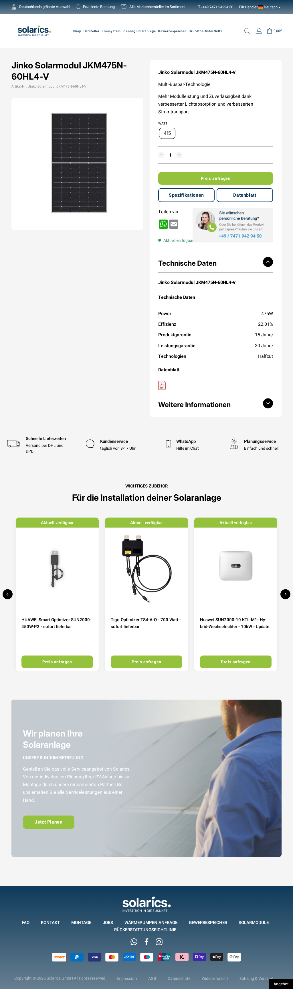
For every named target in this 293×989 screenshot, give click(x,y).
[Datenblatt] (215, 385)
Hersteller (92, 31)
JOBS (108, 922)
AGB (152, 978)
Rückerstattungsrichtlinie (145, 930)
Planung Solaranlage (139, 31)
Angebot (281, 984)
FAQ (25, 922)
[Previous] (8, 594)
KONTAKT (50, 922)
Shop (77, 31)
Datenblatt (244, 195)
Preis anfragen (216, 178)
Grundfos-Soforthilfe (206, 31)
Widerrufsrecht (215, 978)
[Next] (285, 594)
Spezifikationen (186, 195)
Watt (162, 123)
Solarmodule (254, 922)
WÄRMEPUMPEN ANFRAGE (150, 922)
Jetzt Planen (49, 822)
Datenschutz (179, 978)
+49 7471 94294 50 (217, 6)
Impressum (127, 978)
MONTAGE (81, 922)
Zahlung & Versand (256, 978)
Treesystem (111, 31)
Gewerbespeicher (172, 31)
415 (167, 133)
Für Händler (248, 6)
